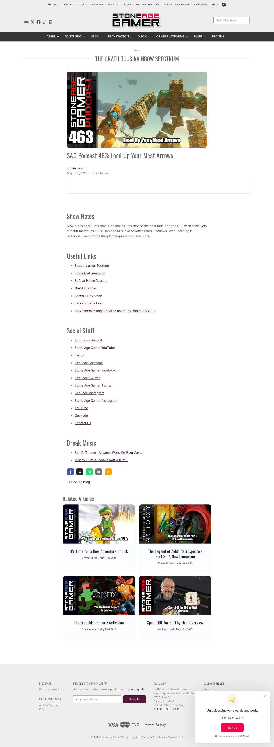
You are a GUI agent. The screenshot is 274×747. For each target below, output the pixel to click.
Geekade (81, 415)
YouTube (81, 408)
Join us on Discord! (88, 340)
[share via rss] (108, 472)
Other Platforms (170, 36)
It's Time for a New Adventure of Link (99, 551)
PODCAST (114, 4)
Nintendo (73, 36)
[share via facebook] (70, 472)
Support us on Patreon (92, 265)
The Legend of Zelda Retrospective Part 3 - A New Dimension (175, 553)
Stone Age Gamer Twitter (94, 385)
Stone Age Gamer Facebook (95, 370)
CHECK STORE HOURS (167, 709)
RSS (41, 709)
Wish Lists (199, 4)
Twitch (80, 355)
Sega (95, 36)
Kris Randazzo (76, 168)
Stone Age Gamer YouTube (95, 347)
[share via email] (98, 472)
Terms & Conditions (153, 737)
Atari (51, 36)
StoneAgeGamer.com (90, 273)
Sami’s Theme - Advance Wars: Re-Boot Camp (109, 452)
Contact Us (83, 423)
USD (54, 4)
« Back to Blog (79, 482)
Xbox (142, 36)
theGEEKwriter (86, 288)
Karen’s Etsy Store (88, 296)
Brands (218, 36)
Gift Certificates (147, 4)
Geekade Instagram (89, 393)
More (198, 36)
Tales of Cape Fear (89, 303)
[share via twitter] (79, 472)
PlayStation (119, 36)
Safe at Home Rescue (90, 280)
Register (183, 4)
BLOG (127, 4)
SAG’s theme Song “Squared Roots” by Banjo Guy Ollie (115, 311)
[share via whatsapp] (89, 472)
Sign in (168, 4)
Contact (208, 689)
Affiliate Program (49, 705)
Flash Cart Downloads (52, 689)
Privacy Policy (175, 737)
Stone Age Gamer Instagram (96, 400)
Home (137, 50)
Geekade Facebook (89, 363)
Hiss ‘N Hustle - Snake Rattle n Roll (101, 460)
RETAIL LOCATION (75, 4)
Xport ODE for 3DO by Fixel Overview (175, 623)
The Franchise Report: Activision (99, 623)
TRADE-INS (97, 4)
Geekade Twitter (87, 378)
